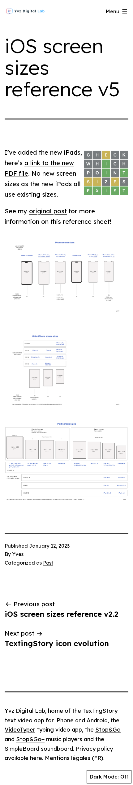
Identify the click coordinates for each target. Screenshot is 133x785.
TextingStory (100, 710)
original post (48, 211)
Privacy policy (94, 748)
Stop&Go (108, 729)
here (36, 758)
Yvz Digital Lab (25, 710)
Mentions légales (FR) (74, 758)
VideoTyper (20, 729)
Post (48, 563)
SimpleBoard (22, 748)
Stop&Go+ (30, 739)
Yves (18, 554)
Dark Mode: (104, 777)
